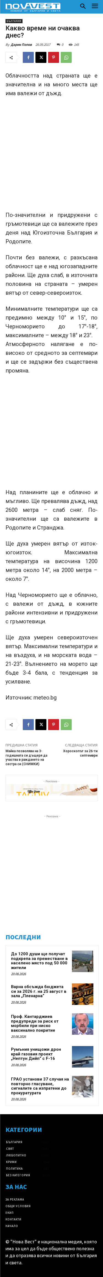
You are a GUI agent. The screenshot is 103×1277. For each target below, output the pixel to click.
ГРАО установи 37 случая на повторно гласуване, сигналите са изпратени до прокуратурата (40, 1086)
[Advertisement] (51, 156)
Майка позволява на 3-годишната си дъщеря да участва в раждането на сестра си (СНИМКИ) (26, 757)
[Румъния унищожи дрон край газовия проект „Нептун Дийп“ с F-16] (82, 1057)
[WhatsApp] (66, 57)
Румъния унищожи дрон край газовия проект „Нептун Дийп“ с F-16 (36, 1054)
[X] (40, 57)
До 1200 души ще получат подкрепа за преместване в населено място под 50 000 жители (39, 960)
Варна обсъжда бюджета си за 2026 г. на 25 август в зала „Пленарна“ (38, 991)
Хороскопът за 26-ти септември (80, 753)
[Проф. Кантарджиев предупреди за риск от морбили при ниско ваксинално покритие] (82, 1024)
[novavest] (32, 7)
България (14, 21)
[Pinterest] (53, 57)
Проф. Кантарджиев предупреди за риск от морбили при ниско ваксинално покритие (35, 1023)
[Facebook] (28, 57)
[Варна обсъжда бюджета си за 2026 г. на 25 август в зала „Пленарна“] (82, 994)
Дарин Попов (21, 44)
